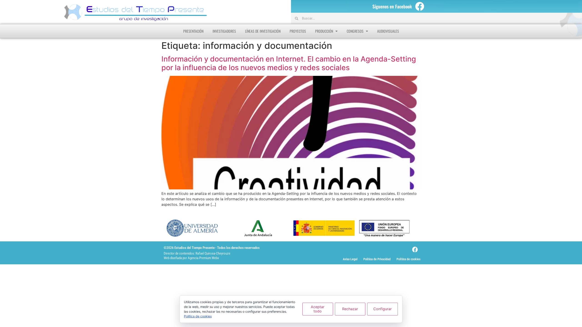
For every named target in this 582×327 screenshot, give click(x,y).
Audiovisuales (388, 31)
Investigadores (224, 31)
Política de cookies (408, 259)
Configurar (382, 309)
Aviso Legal (350, 259)
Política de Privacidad (377, 259)
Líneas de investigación (263, 31)
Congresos (355, 31)
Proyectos (298, 31)
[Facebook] (419, 6)
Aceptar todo (317, 309)
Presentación (193, 31)
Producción (324, 31)
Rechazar (350, 309)
